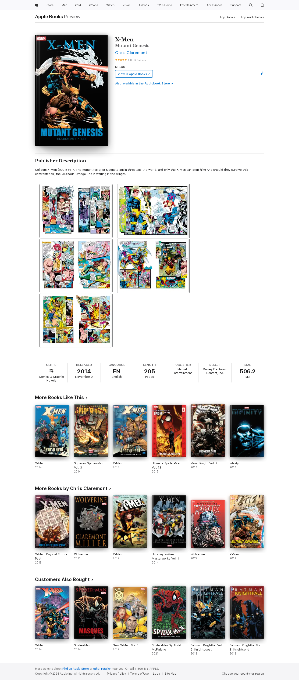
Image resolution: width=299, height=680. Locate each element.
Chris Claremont (131, 52)
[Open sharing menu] (263, 74)
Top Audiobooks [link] (252, 17)
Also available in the (142, 83)
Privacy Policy (116, 673)
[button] (250, 5)
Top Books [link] (227, 17)
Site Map (170, 673)
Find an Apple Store (75, 668)
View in (132, 74)
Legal (156, 673)
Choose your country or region (243, 673)
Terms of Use (139, 673)
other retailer (102, 668)
